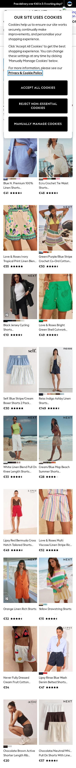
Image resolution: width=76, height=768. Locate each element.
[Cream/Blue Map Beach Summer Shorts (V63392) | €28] (56, 438)
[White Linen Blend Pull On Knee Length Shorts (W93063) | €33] (20, 438)
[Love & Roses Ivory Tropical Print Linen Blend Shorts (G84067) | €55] (20, 227)
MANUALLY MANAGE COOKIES (38, 124)
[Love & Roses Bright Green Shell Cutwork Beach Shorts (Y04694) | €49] (56, 296)
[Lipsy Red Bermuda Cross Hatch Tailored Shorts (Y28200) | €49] (20, 511)
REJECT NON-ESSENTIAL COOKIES (38, 106)
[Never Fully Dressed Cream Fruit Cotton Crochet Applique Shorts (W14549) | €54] (20, 648)
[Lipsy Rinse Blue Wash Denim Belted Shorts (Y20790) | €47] (56, 648)
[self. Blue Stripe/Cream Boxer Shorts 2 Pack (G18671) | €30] (20, 369)
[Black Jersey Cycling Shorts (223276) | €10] (20, 296)
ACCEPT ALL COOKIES (38, 88)
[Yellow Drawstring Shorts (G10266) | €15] (56, 580)
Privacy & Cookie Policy (25, 73)
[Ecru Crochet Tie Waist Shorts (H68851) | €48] (56, 154)
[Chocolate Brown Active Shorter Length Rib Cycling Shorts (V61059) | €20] (20, 722)
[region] (38, 74)
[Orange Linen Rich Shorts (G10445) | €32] (20, 580)
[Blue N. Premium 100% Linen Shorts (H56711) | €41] (20, 154)
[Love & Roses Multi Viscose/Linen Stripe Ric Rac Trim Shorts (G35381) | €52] (56, 511)
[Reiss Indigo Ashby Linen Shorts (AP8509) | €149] (56, 369)
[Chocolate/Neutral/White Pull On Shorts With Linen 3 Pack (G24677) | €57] (56, 722)
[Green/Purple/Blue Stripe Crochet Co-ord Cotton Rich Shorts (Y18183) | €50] (56, 227)
